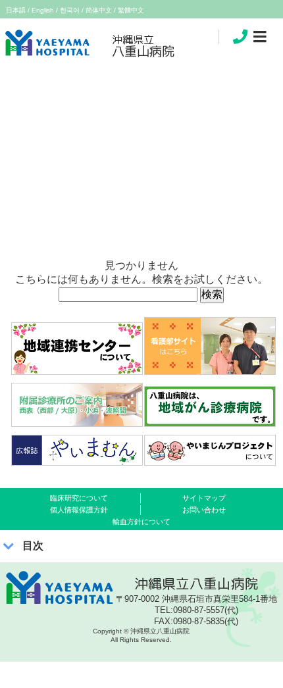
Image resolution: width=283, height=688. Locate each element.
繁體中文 (131, 10)
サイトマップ (204, 498)
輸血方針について (141, 522)
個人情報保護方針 (79, 510)
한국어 (70, 10)
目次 (32, 545)
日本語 (16, 10)
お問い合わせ (204, 510)
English (43, 10)
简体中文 (99, 10)
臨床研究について (79, 498)
